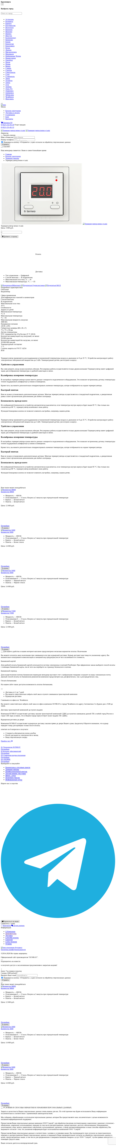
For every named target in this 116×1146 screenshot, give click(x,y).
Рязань (7, 66)
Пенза (7, 62)
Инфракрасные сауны (13, 780)
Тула (7, 85)
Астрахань (9, 19)
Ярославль (9, 99)
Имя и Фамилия (7, 137)
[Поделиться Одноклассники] (33, 285)
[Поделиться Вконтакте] (11, 285)
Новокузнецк (10, 58)
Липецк (8, 50)
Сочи (7, 74)
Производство (10, 933)
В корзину (5, 528)
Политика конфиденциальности (13, 950)
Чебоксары (9, 95)
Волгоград (9, 28)
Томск (7, 83)
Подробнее (5, 526)
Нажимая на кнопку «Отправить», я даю (37, 142)
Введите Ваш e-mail (8, 975)
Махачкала (9, 54)
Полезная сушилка (12, 778)
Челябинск (9, 97)
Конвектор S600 (7, 532)
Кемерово (9, 40)
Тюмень (8, 87)
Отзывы (8, 944)
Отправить (5, 144)
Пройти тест (6, 741)
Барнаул (8, 23)
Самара (8, 68)
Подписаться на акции (11, 921)
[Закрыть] (2, 103)
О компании (10, 115)
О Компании (10, 931)
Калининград (10, 38)
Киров (7, 42)
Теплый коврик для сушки (15, 773)
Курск (7, 48)
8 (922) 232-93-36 (7, 125)
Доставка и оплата (12, 113)
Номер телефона (7, 140)
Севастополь (10, 72)
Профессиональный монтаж (16, 771)
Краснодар (9, 44)
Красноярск (9, 46)
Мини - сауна (10, 775)
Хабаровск (9, 93)
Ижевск (8, 34)
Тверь (7, 78)
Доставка (9, 936)
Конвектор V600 (7, 613)
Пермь (7, 64)
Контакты (9, 119)
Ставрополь (10, 76)
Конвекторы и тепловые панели (17, 767)
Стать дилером (11, 942)
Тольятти (8, 81)
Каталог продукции (13, 111)
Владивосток (10, 25)
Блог (7, 117)
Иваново (8, 32)
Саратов (8, 70)
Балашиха (9, 21)
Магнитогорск (11, 52)
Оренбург (9, 60)
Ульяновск (9, 91)
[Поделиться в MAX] (53, 285)
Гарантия (9, 940)
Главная (8, 154)
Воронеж (8, 30)
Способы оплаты (12, 938)
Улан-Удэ (8, 89)
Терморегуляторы (12, 158)
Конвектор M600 (7, 492)
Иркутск (8, 36)
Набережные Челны (13, 56)
